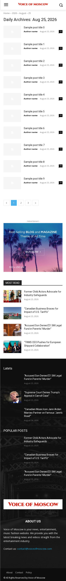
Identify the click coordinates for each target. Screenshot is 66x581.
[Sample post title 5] (12, 116)
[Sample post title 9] (12, 183)
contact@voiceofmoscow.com (34, 548)
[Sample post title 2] (12, 65)
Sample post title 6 (34, 128)
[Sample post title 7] (12, 149)
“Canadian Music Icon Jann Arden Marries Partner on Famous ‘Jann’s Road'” (43, 412)
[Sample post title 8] (12, 166)
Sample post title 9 (34, 178)
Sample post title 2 (34, 61)
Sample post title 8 (34, 161)
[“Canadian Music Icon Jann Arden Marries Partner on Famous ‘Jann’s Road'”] (12, 414)
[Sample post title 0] (12, 32)
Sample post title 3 (34, 77)
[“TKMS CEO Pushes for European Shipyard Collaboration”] (12, 347)
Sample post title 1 (34, 44)
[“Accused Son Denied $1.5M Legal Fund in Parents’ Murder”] (12, 330)
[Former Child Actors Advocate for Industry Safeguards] (12, 296)
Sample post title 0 (34, 27)
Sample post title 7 (34, 145)
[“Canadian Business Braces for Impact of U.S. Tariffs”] (12, 313)
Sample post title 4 (34, 94)
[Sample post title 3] (12, 82)
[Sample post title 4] (12, 99)
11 (61, 31)
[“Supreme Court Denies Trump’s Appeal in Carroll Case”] (12, 397)
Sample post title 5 (34, 111)
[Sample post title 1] (12, 49)
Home (7, 13)
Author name (30, 31)
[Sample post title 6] (12, 132)
